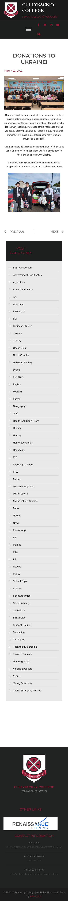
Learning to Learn (23, 464)
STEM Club (19, 617)
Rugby (16, 574)
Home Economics (23, 442)
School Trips (20, 581)
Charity (17, 340)
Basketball (19, 311)
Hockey (17, 435)
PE (14, 537)
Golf (15, 413)
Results (17, 566)
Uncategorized (21, 661)
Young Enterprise (22, 683)
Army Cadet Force (23, 289)
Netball (17, 515)
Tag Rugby (19, 639)
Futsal (16, 399)
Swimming (19, 632)
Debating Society (22, 362)
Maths (16, 479)
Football (17, 391)
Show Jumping (21, 603)
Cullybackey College (38, 7)
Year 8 (16, 676)
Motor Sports (20, 493)
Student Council (22, 625)
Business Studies (22, 326)
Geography (19, 406)
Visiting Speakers (22, 668)
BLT (15, 318)
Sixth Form (19, 610)
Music (16, 508)
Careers (17, 333)
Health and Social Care (26, 420)
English (17, 384)
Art (14, 296)
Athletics (18, 304)
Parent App (19, 530)
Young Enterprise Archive (27, 690)
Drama (17, 369)
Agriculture (19, 282)
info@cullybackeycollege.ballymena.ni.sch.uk (34, 874)
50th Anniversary (22, 267)
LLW (15, 471)
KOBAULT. (35, 896)
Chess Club (19, 348)
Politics (17, 544)
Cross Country (21, 355)
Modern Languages (24, 486)
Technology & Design (25, 646)
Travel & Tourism (22, 654)
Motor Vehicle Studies (25, 501)
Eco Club (18, 377)
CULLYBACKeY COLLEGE (34, 787)
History (17, 428)
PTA (15, 552)
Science (17, 588)
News (16, 523)
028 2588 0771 (34, 860)
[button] (28, 29)
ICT (15, 457)
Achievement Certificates (27, 275)
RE (14, 559)
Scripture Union (22, 595)
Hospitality (19, 450)
